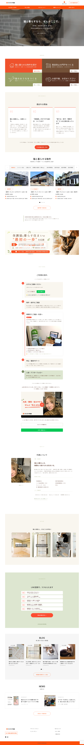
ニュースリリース (24, 704)
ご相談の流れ (57, 734)
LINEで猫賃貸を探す (74, 2)
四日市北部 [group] (57, 167)
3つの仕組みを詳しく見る (42, 147)
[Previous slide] (7, 167)
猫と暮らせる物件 (12, 7)
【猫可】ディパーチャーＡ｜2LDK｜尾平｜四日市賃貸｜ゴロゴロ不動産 (41, 191)
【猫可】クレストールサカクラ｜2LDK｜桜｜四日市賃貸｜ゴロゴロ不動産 (16, 191)
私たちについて (42, 7)
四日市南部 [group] (70, 167)
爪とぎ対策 (15, 645)
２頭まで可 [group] (28, 167)
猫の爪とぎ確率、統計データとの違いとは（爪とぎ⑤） (18, 662)
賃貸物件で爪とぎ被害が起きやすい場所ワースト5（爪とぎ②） (69, 662)
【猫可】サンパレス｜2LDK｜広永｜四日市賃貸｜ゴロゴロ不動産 (67, 191)
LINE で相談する (41, 291)
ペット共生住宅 (34, 189)
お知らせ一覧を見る (42, 713)
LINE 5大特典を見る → (42, 33)
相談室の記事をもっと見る (42, 674)
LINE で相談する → (42, 430)
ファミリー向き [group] (20, 167)
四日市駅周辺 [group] (50, 167)
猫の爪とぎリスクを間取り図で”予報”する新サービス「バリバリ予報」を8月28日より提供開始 (30, 701)
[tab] (39, 202)
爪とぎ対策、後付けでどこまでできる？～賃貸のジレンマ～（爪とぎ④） (35, 662)
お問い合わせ (71, 7)
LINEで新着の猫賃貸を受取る (11, 733)
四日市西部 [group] (63, 167)
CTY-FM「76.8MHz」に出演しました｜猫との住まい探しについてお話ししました (67, 701)
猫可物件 (9, 189)
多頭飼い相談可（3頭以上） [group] (39, 167)
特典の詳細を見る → (42, 615)
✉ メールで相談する (31, 291)
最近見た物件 (64, 3)
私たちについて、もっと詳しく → (40, 498)
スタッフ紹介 (57, 731)
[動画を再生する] (42, 405)
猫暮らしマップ (56, 7)
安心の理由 (27, 7)
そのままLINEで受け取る (42, 624)
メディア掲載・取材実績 (62, 704)
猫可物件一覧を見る (42, 208)
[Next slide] (77, 167)
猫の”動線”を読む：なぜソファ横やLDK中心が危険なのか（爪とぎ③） (52, 662)
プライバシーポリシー (34, 728)
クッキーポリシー (33, 731)
